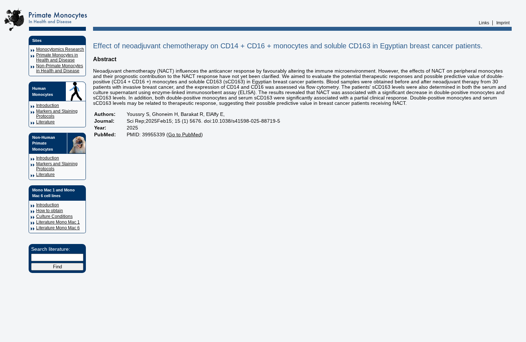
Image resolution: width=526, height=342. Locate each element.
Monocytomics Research (60, 49)
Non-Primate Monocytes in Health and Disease (59, 68)
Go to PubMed (184, 134)
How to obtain (49, 210)
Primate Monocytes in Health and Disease (57, 58)
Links (484, 22)
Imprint (503, 22)
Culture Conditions (54, 216)
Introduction (47, 105)
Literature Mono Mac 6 (58, 227)
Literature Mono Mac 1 (58, 222)
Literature (45, 121)
